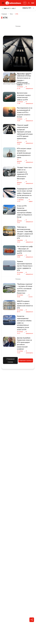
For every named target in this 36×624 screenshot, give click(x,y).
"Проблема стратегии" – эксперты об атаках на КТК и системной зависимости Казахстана (24, 290)
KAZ (32, 3)
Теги (11, 14)
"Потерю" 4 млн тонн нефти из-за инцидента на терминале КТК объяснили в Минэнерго (25, 176)
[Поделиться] (31, 619)
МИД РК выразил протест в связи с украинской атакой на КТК (25, 306)
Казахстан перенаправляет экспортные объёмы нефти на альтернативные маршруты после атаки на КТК (25, 324)
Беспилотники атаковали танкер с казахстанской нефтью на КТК (25, 98)
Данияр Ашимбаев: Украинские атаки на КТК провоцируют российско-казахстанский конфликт (25, 345)
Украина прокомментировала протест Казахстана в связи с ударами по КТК (25, 268)
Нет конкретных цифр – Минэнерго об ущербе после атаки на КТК (25, 252)
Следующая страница (25, 360)
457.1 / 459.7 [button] (10, 8)
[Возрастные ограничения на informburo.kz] (24, 3)
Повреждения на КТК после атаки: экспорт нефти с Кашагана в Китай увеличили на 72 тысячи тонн (24, 195)
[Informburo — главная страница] (14, 3)
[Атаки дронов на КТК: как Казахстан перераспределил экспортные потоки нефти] (18, 53)
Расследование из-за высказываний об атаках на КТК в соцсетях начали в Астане (25, 114)
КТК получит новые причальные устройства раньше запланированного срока (25, 156)
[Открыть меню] (4, 3)
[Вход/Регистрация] (28, 3)
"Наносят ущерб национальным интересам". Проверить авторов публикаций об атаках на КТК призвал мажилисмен (25, 134)
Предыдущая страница (11, 360)
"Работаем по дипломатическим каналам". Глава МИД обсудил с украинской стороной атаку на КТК (25, 234)
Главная (4, 14)
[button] (28, 8)
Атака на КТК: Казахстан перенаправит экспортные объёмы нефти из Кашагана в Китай (25, 214)
